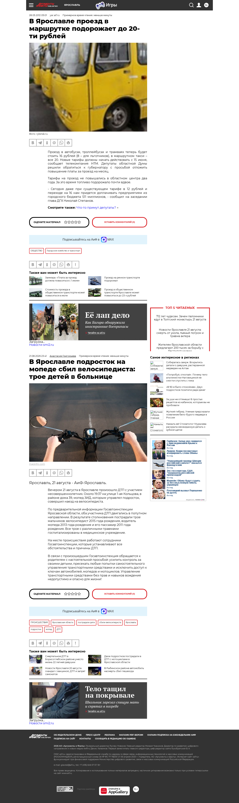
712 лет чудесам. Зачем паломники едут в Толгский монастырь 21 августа (180, 318)
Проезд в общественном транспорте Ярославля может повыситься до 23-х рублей (121, 292)
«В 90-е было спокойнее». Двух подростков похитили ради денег (186, 388)
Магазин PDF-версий (131, 735)
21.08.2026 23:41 (38, 356)
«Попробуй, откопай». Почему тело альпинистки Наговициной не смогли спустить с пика (186, 377)
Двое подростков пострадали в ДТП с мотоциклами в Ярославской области (122, 659)
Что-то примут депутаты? (96, 207)
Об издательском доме (68, 735)
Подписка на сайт (64, 738)
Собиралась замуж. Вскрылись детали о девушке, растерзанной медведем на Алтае (185, 365)
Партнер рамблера (86, 789)
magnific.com (37, 464)
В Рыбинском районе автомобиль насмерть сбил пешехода (124, 670)
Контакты (85, 738)
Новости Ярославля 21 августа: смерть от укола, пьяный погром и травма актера (180, 333)
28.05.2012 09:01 (38, 15)
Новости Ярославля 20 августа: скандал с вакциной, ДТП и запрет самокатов (65, 671)
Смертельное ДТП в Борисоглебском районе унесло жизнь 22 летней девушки (64, 659)
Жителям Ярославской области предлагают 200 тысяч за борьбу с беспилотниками (180, 348)
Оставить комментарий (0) (119, 222)
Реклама (110, 735)
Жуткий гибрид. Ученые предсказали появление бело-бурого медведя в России (188, 414)
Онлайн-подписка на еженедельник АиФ (171, 735)
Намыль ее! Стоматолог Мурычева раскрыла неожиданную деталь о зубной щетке (186, 426)
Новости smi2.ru (41, 345)
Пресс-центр (93, 735)
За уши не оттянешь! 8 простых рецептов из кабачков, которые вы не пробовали (188, 402)
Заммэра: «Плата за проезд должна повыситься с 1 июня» (62, 279)
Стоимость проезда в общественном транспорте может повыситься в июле (65, 292)
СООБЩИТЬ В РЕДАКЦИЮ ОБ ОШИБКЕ (115, 738)
